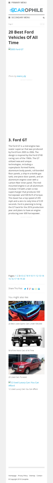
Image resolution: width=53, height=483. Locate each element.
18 (18, 278)
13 (40, 275)
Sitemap (32, 476)
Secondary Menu (20, 17)
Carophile (24, 479)
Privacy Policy (23, 476)
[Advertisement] (26, 108)
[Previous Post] (41, 24)
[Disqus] (26, 428)
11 (34, 275)
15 (9, 278)
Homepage (12, 476)
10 (31, 275)
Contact (39, 476)
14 (43, 275)
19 (21, 278)
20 (24, 278)
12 (37, 275)
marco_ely (21, 76)
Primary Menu (19, 2)
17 (15, 278)
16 (12, 278)
